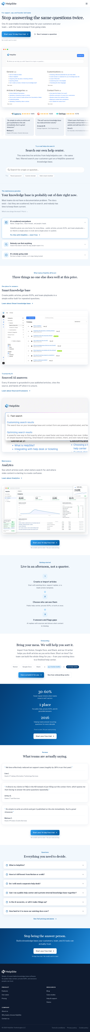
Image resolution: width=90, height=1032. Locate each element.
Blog (48, 991)
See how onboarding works (58, 675)
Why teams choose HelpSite (11, 1015)
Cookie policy (83, 1028)
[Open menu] (86, 3)
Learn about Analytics (11, 478)
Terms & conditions (58, 1028)
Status (49, 1002)
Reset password (16, 176)
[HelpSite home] (9, 3)
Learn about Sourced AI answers (15, 391)
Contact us (5, 1018)
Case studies (51, 995)
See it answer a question (47, 34)
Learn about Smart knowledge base (16, 303)
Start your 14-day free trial (15, 34)
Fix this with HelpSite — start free (24, 235)
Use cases (5, 995)
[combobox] (45, 170)
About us (5, 1011)
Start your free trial (44, 736)
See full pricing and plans (43, 919)
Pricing (4, 998)
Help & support (52, 998)
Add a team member (46, 176)
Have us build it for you (30, 675)
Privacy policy (72, 1028)
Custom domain (30, 176)
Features (5, 991)
